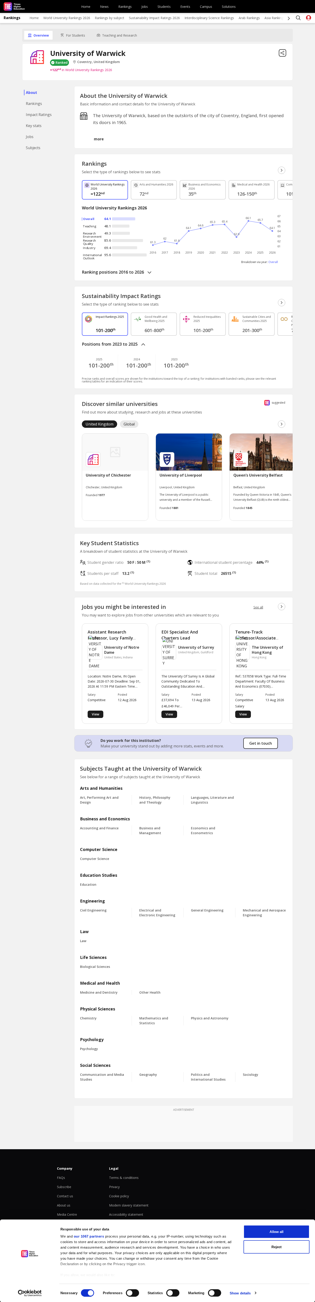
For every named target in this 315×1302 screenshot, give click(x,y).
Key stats (34, 125)
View (95, 714)
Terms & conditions (124, 1177)
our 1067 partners (89, 1236)
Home (85, 6)
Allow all (276, 1232)
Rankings (125, 6)
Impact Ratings (39, 114)
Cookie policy (119, 1196)
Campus (206, 6)
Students (164, 6)
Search (298, 18)
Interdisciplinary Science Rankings (209, 18)
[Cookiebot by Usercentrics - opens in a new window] (30, 1293)
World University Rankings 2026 (66, 18)
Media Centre (67, 1214)
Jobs (144, 6)
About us (63, 1205)
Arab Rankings (249, 18)
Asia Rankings (274, 18)
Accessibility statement (126, 1214)
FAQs (61, 1177)
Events (185, 6)
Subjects (33, 147)
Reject (276, 1247)
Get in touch (260, 743)
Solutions (229, 6)
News (104, 6)
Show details (240, 1293)
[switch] (132, 1292)
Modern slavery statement (129, 1205)
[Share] (282, 53)
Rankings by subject (109, 18)
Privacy (114, 1187)
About (31, 92)
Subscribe (64, 1187)
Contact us (65, 1196)
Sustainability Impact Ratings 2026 (154, 18)
